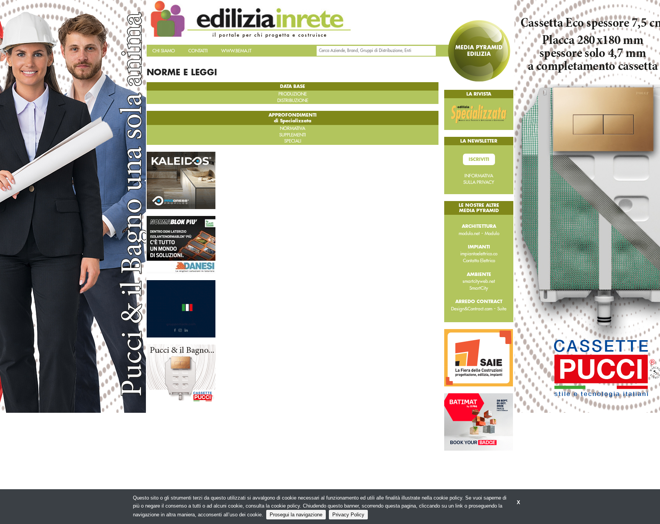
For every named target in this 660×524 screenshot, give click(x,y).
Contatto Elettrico (479, 260)
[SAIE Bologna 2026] (478, 357)
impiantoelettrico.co (478, 253)
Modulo (492, 233)
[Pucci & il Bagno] (181, 372)
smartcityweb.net (479, 281)
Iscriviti (479, 159)
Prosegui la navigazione (296, 515)
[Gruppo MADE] (181, 308)
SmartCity (478, 288)
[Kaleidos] (181, 180)
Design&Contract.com (471, 309)
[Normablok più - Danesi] (181, 244)
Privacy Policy (348, 515)
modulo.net (469, 233)
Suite (501, 309)
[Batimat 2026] (478, 422)
